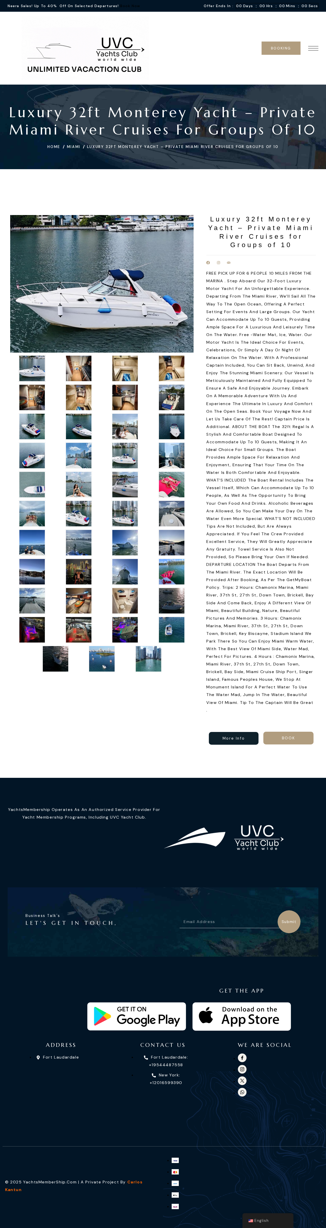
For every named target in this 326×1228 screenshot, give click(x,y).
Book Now (130, 6)
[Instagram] (218, 262)
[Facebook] (208, 262)
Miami (73, 146)
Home (53, 146)
